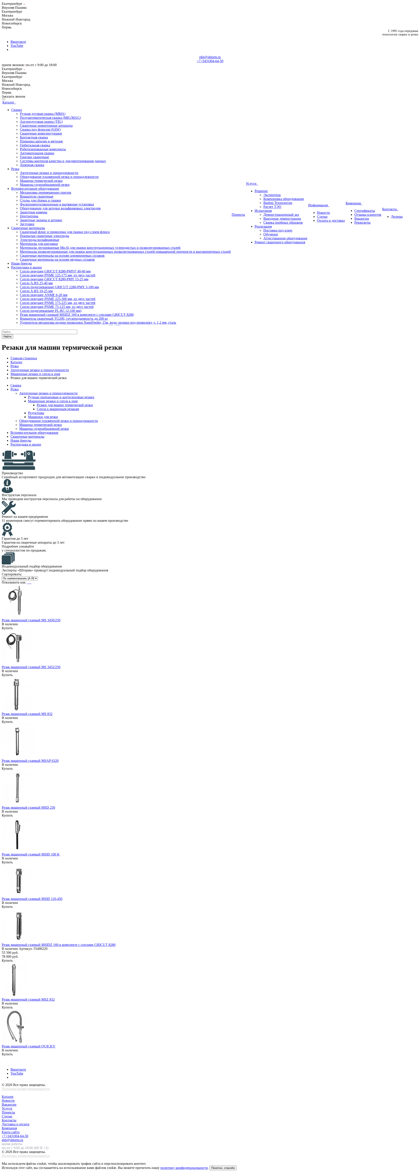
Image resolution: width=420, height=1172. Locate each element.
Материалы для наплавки (39, 244)
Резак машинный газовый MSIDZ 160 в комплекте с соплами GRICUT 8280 (77, 314)
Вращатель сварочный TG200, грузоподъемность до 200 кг (64, 318)
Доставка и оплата (15, 1124)
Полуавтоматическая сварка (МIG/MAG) (50, 117)
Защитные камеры (33, 212)
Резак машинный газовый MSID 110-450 (32, 899)
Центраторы (29, 216)
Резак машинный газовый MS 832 (27, 714)
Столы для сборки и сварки (40, 200)
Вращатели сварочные (36, 196)
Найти (7, 336)
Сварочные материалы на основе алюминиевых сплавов (62, 255)
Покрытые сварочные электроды (44, 236)
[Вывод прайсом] (31, 582)
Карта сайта (10, 1132)
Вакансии (9, 1104)
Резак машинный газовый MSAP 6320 (30, 761)
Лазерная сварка (32, 165)
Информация (318, 205)
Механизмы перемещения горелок (45, 192)
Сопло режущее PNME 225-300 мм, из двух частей (57, 299)
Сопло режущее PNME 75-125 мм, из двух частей (57, 307)
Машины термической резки (41, 181)
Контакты (390, 209)
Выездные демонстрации (282, 218)
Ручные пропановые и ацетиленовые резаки (61, 397)
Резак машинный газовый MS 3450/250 (31, 620)
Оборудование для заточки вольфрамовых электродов (60, 208)
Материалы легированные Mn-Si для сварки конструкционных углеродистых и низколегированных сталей (100, 248)
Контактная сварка (34, 137)
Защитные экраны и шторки (41, 220)
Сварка (15, 385)
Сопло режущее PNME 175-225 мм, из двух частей (57, 303)
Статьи (7, 1116)
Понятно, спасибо (223, 1168)
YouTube (16, 45)
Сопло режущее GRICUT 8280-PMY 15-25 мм (54, 279)
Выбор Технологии (277, 203)
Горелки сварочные (34, 157)
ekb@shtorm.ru (210, 57)
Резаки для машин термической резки (65, 405)
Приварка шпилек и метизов (41, 141)
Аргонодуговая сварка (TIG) (41, 121)
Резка (14, 389)
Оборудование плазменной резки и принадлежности (59, 177)
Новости (8, 1100)
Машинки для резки (43, 417)
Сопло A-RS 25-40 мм (36, 283)
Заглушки (27, 224)
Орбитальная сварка (35, 145)
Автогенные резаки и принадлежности (49, 173)
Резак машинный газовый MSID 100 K (31, 854)
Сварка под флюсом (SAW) (40, 129)
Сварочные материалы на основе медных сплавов (57, 259)
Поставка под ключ (277, 230)
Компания (354, 203)
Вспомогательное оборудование (34, 432)
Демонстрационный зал (281, 214)
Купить (7, 628)
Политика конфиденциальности (26, 1089)
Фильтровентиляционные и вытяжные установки (57, 204)
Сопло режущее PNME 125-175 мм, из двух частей (57, 275)
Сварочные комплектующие (41, 133)
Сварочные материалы (27, 436)
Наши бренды (20, 440)
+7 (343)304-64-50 (210, 61)
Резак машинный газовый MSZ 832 (28, 999)
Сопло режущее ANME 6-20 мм (43, 295)
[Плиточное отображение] (28, 582)
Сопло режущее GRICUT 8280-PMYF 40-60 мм (55, 271)
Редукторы (36, 413)
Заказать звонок (13, 96)
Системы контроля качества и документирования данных (63, 161)
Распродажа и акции (25, 444)
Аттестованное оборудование (285, 238)
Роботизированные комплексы (43, 149)
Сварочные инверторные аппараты (46, 125)
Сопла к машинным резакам (58, 409)
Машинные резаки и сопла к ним (53, 401)
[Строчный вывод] (30, 582)
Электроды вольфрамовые (39, 240)
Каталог (9, 102)
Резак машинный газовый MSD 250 (28, 807)
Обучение (270, 234)
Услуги (252, 183)
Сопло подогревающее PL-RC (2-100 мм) (50, 311)
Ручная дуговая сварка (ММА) (42, 114)
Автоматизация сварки (37, 153)
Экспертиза (272, 195)
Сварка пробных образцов (283, 222)
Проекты (238, 214)
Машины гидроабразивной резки (45, 184)
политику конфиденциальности (184, 1168)
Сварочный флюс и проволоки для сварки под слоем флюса (65, 232)
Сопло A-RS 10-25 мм (36, 291)
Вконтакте (18, 42)
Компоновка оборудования (283, 199)
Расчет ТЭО (272, 207)
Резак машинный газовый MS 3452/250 (31, 667)
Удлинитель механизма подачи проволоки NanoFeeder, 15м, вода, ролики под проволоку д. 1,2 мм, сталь (98, 322)
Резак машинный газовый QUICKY (28, 1046)
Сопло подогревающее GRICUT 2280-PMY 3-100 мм (59, 287)
